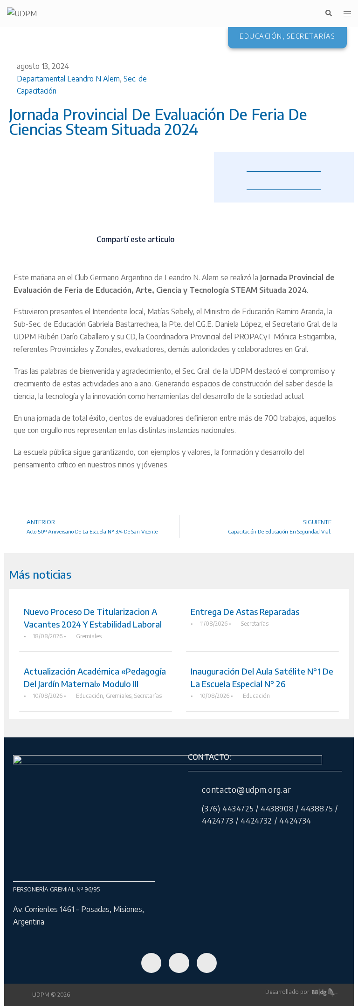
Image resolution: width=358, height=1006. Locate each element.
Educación (89, 695)
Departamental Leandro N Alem (68, 78)
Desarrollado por (288, 991)
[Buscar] (328, 13)
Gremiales (89, 636)
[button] (186, 232)
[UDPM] (22, 13)
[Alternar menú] (347, 13)
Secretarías (254, 623)
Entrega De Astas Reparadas (245, 611)
